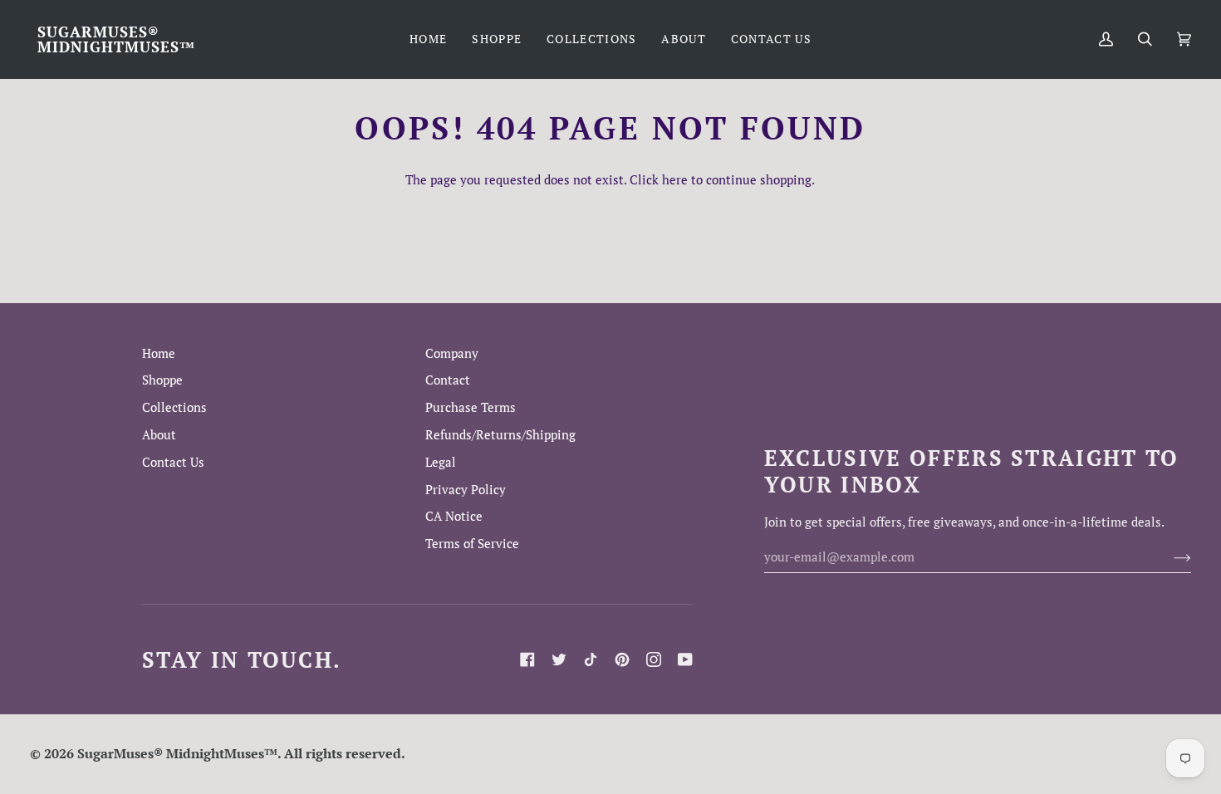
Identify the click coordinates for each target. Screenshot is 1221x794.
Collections (174, 407)
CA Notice (454, 516)
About (159, 435)
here (675, 180)
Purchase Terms (470, 407)
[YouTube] (685, 659)
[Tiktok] (590, 659)
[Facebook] (527, 659)
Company (451, 353)
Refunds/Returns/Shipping (500, 435)
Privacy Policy (465, 489)
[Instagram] (653, 659)
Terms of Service (472, 543)
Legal (440, 462)
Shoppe (162, 380)
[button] (496, 39)
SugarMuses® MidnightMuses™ (177, 753)
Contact (447, 380)
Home (158, 353)
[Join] (1169, 557)
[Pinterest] (622, 659)
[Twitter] (559, 659)
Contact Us (173, 462)
